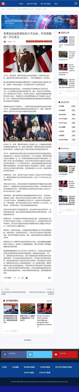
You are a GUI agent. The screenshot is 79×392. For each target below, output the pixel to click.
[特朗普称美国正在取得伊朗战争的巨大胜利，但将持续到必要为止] (10, 308)
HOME (21, 4)
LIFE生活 (61, 131)
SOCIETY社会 (63, 123)
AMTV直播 (33, 4)
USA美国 (61, 106)
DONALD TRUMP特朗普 (10, 304)
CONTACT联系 (44, 373)
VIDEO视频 (47, 4)
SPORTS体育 (29, 373)
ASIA (39, 304)
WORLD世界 (62, 114)
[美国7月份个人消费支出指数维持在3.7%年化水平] (27, 308)
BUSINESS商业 (30, 41)
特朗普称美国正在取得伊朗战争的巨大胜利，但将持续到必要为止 (67, 157)
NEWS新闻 (62, 110)
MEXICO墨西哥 (47, 41)
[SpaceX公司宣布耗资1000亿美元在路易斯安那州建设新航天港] (63, 82)
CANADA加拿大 (39, 41)
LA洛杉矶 (61, 135)
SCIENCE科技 (45, 367)
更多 (56, 4)
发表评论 (28, 340)
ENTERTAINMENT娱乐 (63, 367)
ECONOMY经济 (25, 304)
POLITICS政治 (63, 118)
